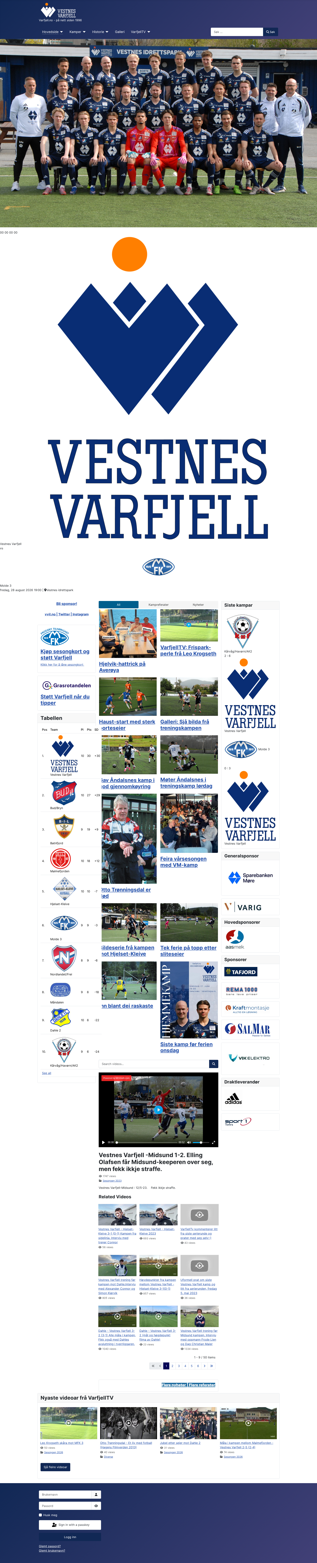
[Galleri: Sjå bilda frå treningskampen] (189, 696)
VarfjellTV (138, 32)
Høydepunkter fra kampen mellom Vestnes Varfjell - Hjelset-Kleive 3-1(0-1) (157, 1284)
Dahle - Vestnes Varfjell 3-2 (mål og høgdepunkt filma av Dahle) (157, 1335)
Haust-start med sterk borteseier (127, 725)
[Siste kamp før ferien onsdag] (189, 999)
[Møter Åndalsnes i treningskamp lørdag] (189, 754)
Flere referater (202, 1385)
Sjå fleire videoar (55, 1467)
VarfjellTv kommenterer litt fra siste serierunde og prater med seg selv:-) (199, 1233)
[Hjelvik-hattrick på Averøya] (128, 633)
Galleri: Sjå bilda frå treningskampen (184, 725)
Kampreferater (159, 604)
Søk (272, 32)
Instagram (81, 614)
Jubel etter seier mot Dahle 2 (180, 1443)
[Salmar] (247, 1029)
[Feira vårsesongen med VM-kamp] (189, 823)
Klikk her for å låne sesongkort (62, 664)
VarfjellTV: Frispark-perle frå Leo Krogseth (188, 650)
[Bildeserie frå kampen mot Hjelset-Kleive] (128, 922)
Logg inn (70, 1537)
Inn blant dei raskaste (126, 1006)
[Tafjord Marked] (240, 971)
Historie (98, 32)
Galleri (120, 32)
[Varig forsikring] (242, 906)
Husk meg (50, 1515)
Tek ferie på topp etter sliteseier (188, 951)
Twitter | (65, 614)
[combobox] (237, 32)
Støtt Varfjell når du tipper (65, 699)
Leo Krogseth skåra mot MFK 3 (61, 1443)
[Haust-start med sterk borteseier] (128, 696)
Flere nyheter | (175, 1385)
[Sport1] (238, 1122)
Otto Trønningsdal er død (125, 893)
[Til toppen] (310, 1556)
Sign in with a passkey (74, 1525)
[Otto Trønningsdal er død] (128, 838)
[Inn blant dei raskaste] (128, 980)
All (118, 604)
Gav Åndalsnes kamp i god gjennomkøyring (127, 783)
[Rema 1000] (240, 990)
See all (46, 1073)
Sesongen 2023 (112, 1180)
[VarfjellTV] (148, 31)
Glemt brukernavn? (52, 1550)
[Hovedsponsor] (250, 877)
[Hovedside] (61, 31)
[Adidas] (233, 1098)
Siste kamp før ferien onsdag (186, 1047)
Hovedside (50, 32)
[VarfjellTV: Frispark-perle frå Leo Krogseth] (189, 625)
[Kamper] (83, 31)
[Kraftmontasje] (247, 1009)
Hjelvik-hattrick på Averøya (122, 667)
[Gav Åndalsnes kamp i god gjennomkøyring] (128, 754)
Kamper (75, 32)
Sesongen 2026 (53, 1452)
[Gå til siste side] (211, 1365)
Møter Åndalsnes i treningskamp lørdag (186, 782)
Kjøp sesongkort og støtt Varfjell (65, 654)
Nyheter (198, 604)
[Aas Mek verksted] (235, 939)
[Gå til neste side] (204, 1365)
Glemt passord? (50, 1546)
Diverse (108, 1456)
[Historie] (106, 31)
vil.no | (52, 614)
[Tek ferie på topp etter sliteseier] (189, 922)
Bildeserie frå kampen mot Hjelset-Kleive (126, 950)
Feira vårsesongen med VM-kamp (183, 862)
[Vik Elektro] (250, 1058)
